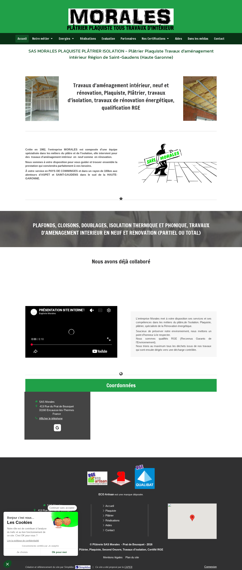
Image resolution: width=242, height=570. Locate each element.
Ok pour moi (59, 552)
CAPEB (128, 567)
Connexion (210, 566)
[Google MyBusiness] (57, 427)
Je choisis (22, 552)
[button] (7, 564)
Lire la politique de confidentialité (23, 540)
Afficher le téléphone (51, 418)
